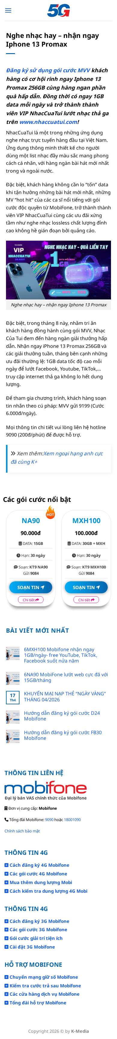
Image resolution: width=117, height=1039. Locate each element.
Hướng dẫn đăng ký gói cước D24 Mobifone (62, 716)
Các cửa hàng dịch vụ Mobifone (44, 994)
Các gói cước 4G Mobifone (37, 874)
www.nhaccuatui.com (48, 121)
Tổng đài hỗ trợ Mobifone (37, 1003)
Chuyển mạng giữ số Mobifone (43, 977)
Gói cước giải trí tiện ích (35, 938)
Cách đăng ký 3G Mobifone (38, 921)
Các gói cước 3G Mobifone (37, 929)
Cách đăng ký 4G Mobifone (38, 865)
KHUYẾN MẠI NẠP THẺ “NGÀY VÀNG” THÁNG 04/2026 (65, 696)
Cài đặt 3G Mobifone (31, 947)
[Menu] (8, 10)
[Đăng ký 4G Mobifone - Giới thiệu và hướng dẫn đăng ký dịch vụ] (58, 10)
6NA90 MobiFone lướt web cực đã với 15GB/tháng (66, 677)
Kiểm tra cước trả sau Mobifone (44, 986)
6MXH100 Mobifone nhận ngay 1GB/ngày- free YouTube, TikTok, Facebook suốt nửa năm (60, 655)
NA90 (31, 520)
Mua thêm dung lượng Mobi (40, 882)
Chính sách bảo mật (22, 831)
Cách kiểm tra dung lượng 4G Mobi (47, 891)
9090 (49, 819)
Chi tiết (29, 600)
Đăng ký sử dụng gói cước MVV (48, 70)
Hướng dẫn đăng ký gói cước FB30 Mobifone (63, 735)
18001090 (72, 819)
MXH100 (86, 520)
